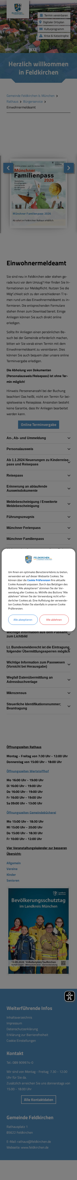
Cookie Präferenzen (38, 580)
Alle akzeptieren (23, 620)
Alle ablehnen (54, 620)
